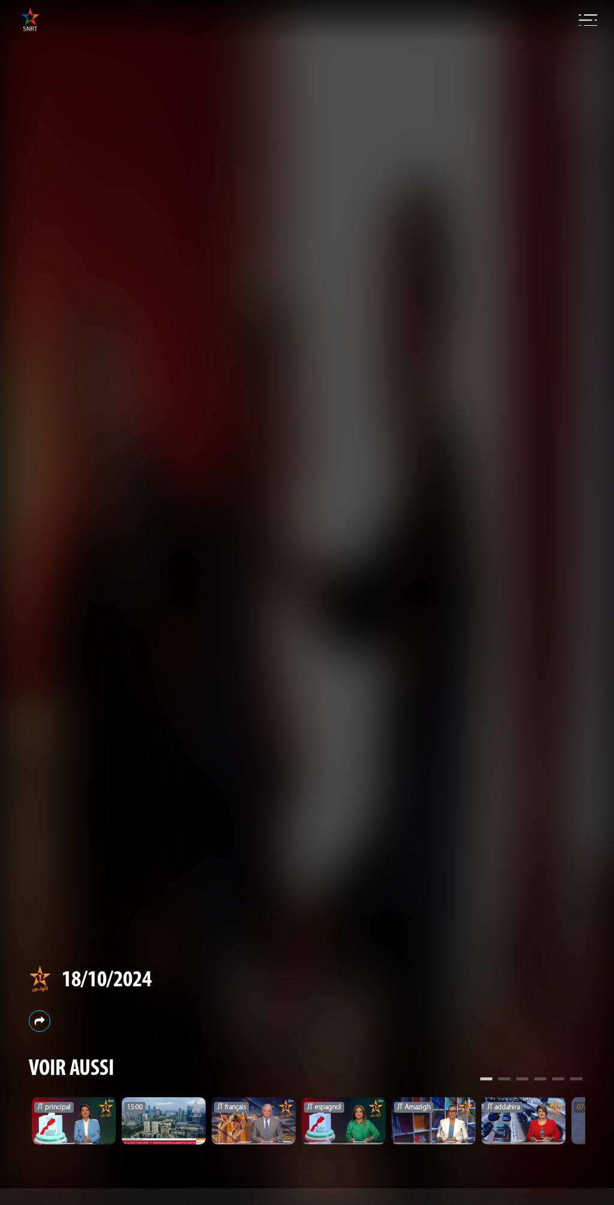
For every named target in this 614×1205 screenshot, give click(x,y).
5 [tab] (558, 1080)
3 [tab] (522, 1080)
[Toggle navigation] (588, 20)
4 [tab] (540, 1080)
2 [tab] (504, 1080)
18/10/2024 (107, 980)
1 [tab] (486, 1080)
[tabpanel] (74, 1120)
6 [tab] (576, 1080)
